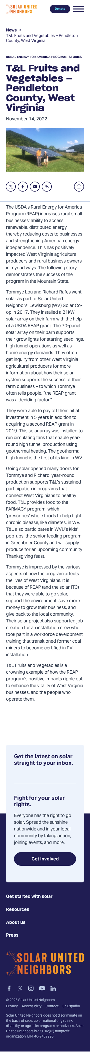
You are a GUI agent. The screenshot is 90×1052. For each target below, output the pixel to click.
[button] (78, 9)
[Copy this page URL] (47, 187)
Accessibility (32, 1007)
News (11, 31)
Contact (52, 1007)
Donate (60, 9)
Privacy (12, 1007)
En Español (71, 1007)
